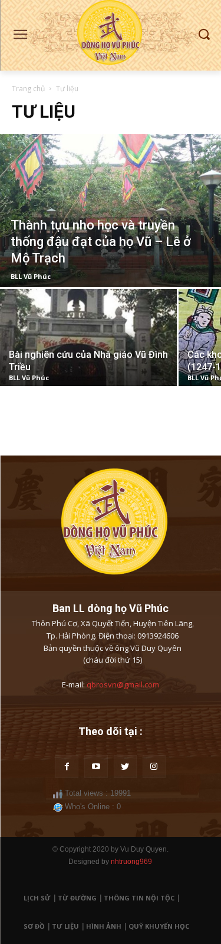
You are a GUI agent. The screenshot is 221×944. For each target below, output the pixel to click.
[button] (203, 35)
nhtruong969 (131, 861)
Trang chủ (28, 89)
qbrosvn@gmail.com (123, 684)
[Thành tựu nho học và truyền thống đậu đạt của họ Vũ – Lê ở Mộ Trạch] (110, 210)
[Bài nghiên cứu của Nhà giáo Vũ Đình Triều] (88, 337)
